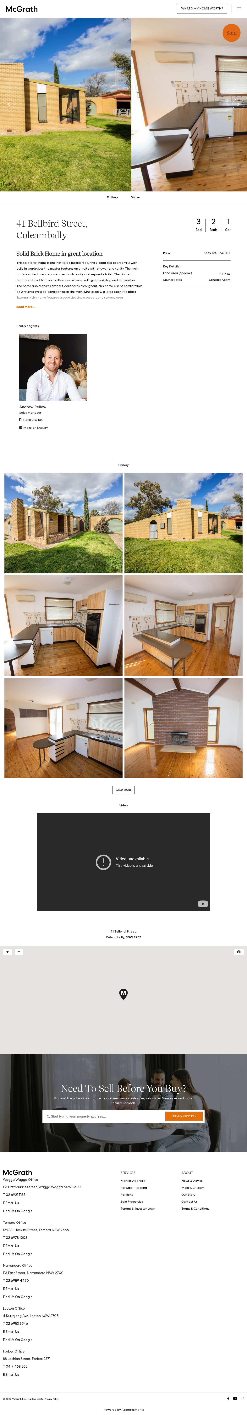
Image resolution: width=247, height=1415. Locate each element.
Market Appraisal (133, 1181)
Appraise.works (133, 1410)
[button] (239, 9)
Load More (123, 790)
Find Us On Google (17, 1211)
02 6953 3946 (17, 1324)
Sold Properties (132, 1202)
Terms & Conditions (195, 1209)
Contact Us (189, 1202)
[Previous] (8, 104)
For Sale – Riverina (134, 1188)
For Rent (127, 1195)
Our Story (188, 1195)
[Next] (238, 104)
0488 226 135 (33, 420)
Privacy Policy (52, 1399)
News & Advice (192, 1181)
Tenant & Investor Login (138, 1209)
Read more (24, 307)
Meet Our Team (192, 1188)
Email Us (12, 1203)
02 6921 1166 (15, 1195)
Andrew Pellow (32, 406)
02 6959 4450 (17, 1281)
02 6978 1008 (16, 1238)
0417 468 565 (16, 1367)
